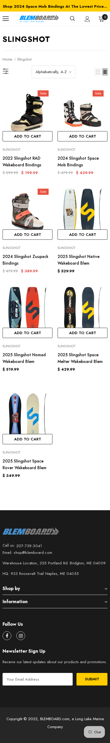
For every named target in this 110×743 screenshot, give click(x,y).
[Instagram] (20, 635)
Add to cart (27, 136)
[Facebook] (7, 635)
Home (7, 59)
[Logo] (38, 19)
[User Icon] (87, 19)
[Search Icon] (72, 18)
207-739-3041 (29, 546)
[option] (55, 6)
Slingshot (24, 59)
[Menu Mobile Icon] (6, 19)
